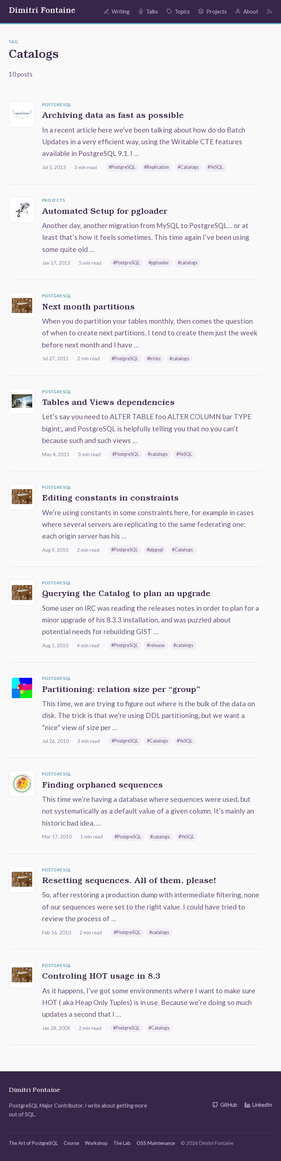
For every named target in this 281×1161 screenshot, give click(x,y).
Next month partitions (88, 308)
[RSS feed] (269, 11)
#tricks (154, 358)
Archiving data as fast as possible (113, 116)
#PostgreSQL (122, 167)
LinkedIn (262, 1105)
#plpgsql (155, 549)
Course (71, 1143)
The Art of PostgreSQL (33, 1143)
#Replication (156, 167)
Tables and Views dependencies (108, 403)
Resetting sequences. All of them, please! (129, 882)
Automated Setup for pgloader (104, 212)
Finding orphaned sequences (102, 786)
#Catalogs (188, 167)
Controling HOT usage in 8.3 (101, 977)
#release (156, 645)
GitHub (228, 1105)
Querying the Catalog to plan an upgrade (126, 595)
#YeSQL (215, 167)
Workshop (96, 1143)
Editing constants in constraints (110, 499)
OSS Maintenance (155, 1143)
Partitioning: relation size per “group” (121, 690)
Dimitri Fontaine (42, 11)
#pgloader (159, 262)
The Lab (122, 1143)
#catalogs (188, 262)
